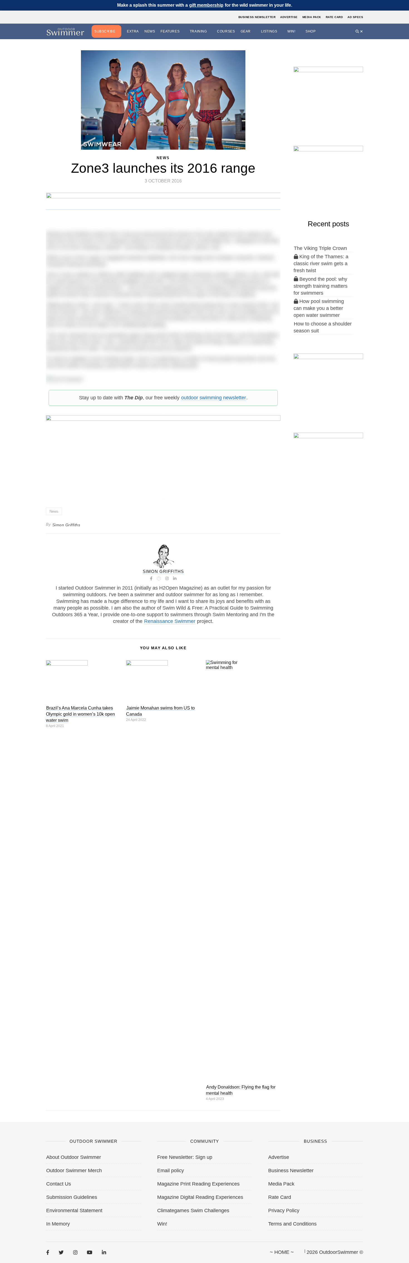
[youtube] (90, 1252)
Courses (226, 31)
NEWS (163, 158)
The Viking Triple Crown (320, 248)
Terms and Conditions (292, 1224)
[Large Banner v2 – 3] (163, 454)
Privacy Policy (283, 1210)
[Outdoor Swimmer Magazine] (65, 31)
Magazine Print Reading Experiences (198, 1184)
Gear (246, 31)
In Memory (58, 1224)
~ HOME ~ (282, 1252)
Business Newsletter (257, 17)
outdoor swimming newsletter (213, 397)
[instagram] (75, 1252)
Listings (269, 31)
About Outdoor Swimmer (73, 1157)
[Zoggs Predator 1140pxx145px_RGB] (163, 207)
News (149, 31)
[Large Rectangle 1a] (328, 461)
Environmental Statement (74, 1210)
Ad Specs (355, 17)
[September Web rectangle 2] (328, 95)
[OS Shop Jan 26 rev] (328, 174)
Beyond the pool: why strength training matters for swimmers (321, 286)
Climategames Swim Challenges (193, 1210)
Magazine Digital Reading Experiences (200, 1197)
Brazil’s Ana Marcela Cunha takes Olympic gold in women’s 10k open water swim (80, 714)
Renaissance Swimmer (169, 621)
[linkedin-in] (104, 1252)
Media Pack (311, 17)
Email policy (170, 1170)
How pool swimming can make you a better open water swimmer (319, 308)
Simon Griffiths (66, 525)
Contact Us (58, 1184)
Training (198, 31)
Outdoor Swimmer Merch (74, 1170)
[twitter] (61, 1252)
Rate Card (334, 17)
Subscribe (104, 31)
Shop (310, 31)
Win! (291, 31)
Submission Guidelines (71, 1197)
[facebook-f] (48, 1252)
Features (170, 31)
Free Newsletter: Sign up (184, 1157)
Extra (133, 31)
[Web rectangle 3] (328, 382)
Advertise (289, 17)
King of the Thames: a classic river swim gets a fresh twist (321, 263)
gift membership (206, 5)
